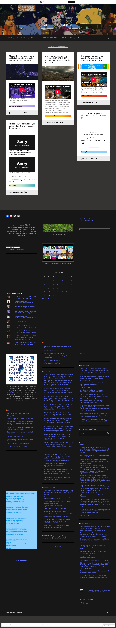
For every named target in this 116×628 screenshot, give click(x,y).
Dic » (48, 298)
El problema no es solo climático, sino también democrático (93, 552)
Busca (108, 38)
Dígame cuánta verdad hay (53, 506)
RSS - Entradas (85, 218)
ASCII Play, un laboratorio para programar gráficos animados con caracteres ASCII (94, 395)
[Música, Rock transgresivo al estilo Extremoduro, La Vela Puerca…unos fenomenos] (22, 72)
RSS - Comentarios (86, 221)
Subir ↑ (108, 612)
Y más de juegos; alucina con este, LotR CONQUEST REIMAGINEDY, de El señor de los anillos (57, 59)
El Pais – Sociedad (86, 523)
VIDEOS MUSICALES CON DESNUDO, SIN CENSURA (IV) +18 (25, 326)
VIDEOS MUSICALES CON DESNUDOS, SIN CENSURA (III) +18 (25, 331)
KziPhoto (20, 173)
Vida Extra (47, 371)
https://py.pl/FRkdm (14, 392)
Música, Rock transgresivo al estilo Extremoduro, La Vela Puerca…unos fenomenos (21, 58)
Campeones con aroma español (18, 446)
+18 (78, 38)
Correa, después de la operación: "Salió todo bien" (20, 433)
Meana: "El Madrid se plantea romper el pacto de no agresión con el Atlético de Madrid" (20, 423)
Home (10, 38)
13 (71, 284)
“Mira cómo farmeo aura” (52, 350)
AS (8, 410)
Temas (33, 38)
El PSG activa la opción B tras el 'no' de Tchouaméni (20, 440)
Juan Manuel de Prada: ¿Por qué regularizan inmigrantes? (95, 456)
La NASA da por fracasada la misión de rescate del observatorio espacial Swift (93, 420)
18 (62, 288)
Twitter (88, 152)
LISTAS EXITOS (20, 38)
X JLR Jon (58, 547)
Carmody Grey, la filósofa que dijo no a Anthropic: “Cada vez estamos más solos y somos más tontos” (94, 577)
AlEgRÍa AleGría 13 (58, 25)
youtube (53, 116)
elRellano (47, 343)
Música (19, 106)
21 (44, 292)
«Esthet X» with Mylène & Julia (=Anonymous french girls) (19, 152)
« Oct (44, 298)
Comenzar (71, 2)
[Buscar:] (94, 433)
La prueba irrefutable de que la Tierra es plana (57, 347)
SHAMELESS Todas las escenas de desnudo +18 (25, 307)
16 (53, 288)
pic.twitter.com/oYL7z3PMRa (93, 134)
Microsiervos (84, 365)
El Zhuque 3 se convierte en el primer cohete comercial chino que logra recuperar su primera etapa (92, 400)
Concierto (12, 106)
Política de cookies (47, 625)
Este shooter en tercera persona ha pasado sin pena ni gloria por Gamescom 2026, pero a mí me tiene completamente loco (58, 444)
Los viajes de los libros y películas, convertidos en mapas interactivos (92, 391)
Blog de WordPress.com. (14, 612)
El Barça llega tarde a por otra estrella (20, 419)
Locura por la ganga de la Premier (18, 444)
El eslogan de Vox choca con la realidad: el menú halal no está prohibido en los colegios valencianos (94, 540)
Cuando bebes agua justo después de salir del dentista (58, 357)
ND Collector (13, 182)
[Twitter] (18, 216)
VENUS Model (13, 155)
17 (57, 288)
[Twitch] (14, 216)
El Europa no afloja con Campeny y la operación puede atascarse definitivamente (56, 465)
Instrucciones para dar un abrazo (54, 511)
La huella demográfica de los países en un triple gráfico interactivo (94, 384)
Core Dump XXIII (85, 387)
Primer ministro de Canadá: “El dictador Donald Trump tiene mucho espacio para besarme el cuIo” (94, 461)
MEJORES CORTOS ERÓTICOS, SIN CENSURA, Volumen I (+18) (25, 297)
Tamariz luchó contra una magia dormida (58, 514)
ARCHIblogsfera (67, 38)
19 (67, 288)
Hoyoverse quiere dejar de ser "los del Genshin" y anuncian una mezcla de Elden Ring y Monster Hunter (57, 414)
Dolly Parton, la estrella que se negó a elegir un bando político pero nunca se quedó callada (58, 492)
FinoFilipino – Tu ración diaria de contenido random (94, 443)
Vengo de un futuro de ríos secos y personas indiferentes (92, 557)
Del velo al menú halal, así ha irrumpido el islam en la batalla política (94, 572)
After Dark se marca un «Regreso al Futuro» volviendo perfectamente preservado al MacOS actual (95, 378)
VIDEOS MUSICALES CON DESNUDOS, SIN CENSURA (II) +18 (25, 317)
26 (67, 292)
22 (49, 292)
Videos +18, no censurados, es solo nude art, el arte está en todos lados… (22, 126)
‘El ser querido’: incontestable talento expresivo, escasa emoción (56, 526)
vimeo (14, 185)
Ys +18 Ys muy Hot (21, 321)
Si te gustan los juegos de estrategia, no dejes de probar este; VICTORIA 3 (92, 58)
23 (53, 292)
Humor (83, 152)
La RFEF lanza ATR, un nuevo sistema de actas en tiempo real (56, 478)
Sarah (11, 173)
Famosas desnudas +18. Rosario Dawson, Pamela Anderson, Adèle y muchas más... (26, 337)
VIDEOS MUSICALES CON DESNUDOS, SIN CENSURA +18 (24, 302)
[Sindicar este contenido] (6, 410)
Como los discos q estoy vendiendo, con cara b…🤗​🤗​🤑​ (93, 115)
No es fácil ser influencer (51, 360)
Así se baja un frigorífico (51, 363)
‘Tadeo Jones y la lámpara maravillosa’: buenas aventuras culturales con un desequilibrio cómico (57, 521)
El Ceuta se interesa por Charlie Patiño (56, 461)
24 (58, 292)
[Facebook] (7, 216)
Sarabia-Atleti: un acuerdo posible (18, 413)
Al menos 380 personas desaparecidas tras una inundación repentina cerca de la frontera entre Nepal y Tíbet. (95, 511)
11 (62, 284)
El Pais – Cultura (49, 487)
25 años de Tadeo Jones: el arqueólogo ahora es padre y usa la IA (56, 498)
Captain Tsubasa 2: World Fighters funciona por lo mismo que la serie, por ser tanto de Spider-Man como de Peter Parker (58, 376)
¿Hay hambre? (85, 515)
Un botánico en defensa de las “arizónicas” (95, 560)
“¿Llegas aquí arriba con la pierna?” (55, 353)
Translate (20, 249)
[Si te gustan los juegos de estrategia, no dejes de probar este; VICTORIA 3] (93, 66)
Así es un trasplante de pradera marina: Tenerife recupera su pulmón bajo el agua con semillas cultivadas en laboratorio (94, 534)
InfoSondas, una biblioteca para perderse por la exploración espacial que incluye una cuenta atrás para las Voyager (95, 415)
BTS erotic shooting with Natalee (20, 180)
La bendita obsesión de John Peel (54, 508)
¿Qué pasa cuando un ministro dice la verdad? (93, 496)
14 (44, 288)
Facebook (82, 353)
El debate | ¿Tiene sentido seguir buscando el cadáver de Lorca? (58, 502)
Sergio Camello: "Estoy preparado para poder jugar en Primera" (20, 428)
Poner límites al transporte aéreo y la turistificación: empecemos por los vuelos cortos (94, 547)
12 (67, 284)
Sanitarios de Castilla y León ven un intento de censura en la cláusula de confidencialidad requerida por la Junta (95, 528)
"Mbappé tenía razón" (14, 416)
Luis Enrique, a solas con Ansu (17, 436)
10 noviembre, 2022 (17, 113)
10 (57, 284)
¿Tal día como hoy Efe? (49, 38)
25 (62, 292)
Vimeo (22, 155)
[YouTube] (11, 216)
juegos (47, 116)
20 (71, 288)
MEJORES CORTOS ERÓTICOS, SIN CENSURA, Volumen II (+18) (25, 312)
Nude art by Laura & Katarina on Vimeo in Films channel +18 (26, 343)
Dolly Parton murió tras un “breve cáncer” (57, 517)
